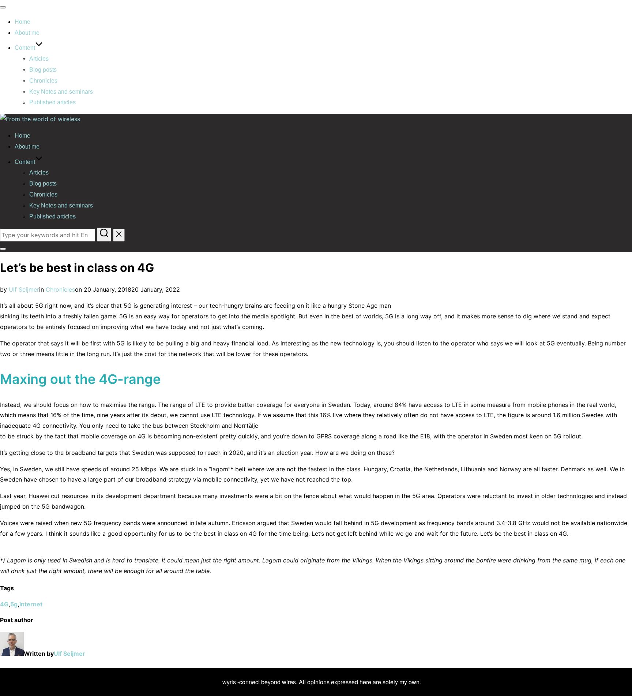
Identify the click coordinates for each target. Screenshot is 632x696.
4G (4, 604)
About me (27, 33)
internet (30, 604)
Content (25, 48)
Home (22, 22)
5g (14, 604)
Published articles (52, 102)
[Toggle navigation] (3, 7)
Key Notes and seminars (61, 92)
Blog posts (43, 70)
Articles (39, 59)
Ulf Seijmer (24, 289)
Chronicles (43, 81)
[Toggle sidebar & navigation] (3, 249)
